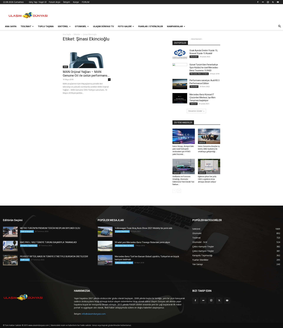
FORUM (85, 2)
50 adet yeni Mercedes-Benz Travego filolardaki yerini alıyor (142, 242)
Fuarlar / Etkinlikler (150, 26)
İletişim (66, 2)
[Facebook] (258, 2)
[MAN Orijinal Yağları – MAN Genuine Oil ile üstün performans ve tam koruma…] (87, 56)
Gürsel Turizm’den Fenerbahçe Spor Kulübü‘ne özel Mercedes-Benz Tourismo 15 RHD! (204, 67)
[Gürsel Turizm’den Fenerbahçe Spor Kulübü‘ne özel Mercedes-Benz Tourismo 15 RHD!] (179, 68)
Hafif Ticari (25, 260)
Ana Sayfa (11, 26)
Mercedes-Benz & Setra (199, 74)
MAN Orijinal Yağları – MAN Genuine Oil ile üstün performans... (86, 73)
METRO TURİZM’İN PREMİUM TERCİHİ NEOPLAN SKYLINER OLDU (50, 228)
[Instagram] (268, 2)
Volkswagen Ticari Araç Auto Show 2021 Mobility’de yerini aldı (143, 228)
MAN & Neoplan (27, 231)
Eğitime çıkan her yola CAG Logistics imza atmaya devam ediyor (207, 179)
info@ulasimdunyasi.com (94, 313)
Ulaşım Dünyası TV (103, 26)
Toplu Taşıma (46, 26)
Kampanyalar (175, 26)
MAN (65, 67)
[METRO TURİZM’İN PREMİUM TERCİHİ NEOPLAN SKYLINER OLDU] (10, 232)
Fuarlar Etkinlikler (122, 231)
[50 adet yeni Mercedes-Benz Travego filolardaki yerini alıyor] (105, 246)
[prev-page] (174, 191)
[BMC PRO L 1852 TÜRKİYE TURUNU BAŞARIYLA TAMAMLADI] (10, 246)
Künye (76, 2)
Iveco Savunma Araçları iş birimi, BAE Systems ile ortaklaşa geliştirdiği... (209, 149)
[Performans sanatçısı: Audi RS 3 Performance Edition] (179, 84)
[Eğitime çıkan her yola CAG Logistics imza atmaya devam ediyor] (209, 166)
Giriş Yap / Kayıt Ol (37, 2)
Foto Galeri (125, 26)
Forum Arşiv (54, 2)
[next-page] (179, 191)
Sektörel (63, 26)
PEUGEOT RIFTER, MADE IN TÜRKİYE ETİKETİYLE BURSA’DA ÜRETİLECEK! (54, 256)
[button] (279, 26)
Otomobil (80, 26)
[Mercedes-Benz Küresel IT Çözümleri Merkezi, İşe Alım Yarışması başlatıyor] (179, 98)
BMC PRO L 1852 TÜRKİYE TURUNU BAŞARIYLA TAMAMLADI (48, 242)
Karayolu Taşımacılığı (29, 246)
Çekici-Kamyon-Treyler (124, 263)
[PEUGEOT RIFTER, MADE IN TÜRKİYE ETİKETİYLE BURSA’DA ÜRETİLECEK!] (10, 260)
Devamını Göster (195, 111)
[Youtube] (278, 2)
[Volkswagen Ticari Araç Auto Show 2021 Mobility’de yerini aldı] (105, 232)
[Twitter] (273, 2)
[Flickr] (263, 2)
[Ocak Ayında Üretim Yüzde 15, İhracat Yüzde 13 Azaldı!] (179, 54)
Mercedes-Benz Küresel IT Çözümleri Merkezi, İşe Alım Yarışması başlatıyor (202, 97)
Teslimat (26, 26)
